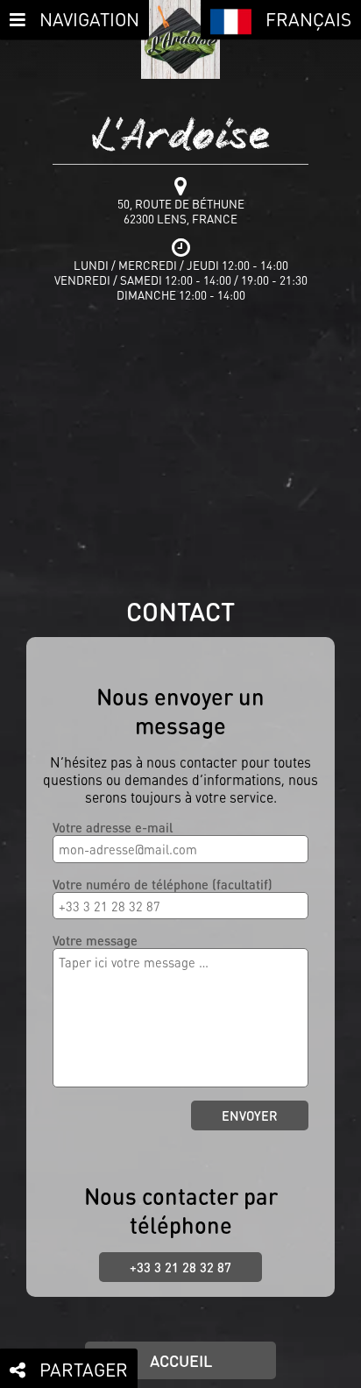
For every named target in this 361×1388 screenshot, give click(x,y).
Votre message (95, 940)
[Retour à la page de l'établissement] (180, 39)
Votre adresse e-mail (113, 827)
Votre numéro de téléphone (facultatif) (163, 884)
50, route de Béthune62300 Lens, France (180, 211)
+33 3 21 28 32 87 (180, 1267)
